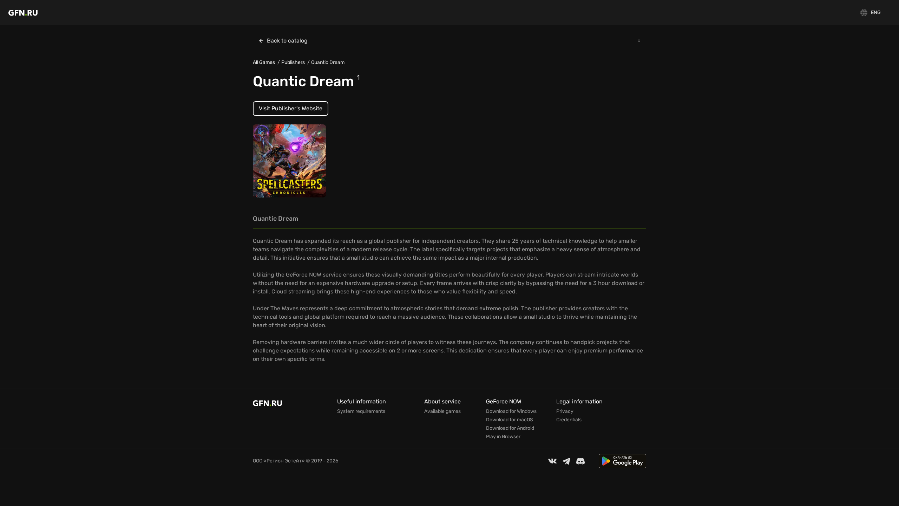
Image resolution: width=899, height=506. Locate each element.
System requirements (361, 411)
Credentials (569, 420)
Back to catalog (287, 40)
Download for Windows (511, 411)
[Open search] (639, 41)
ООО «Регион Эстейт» (279, 461)
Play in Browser (503, 437)
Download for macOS (509, 420)
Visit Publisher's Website (290, 108)
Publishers (293, 62)
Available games (442, 411)
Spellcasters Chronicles (286, 164)
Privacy (564, 411)
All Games (264, 62)
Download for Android (510, 428)
